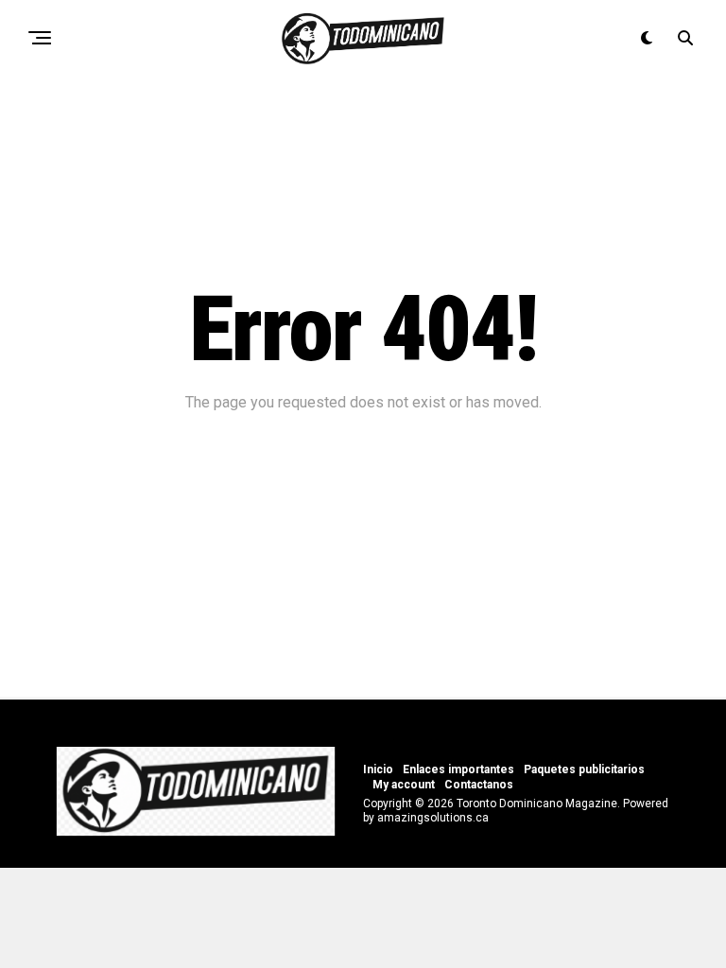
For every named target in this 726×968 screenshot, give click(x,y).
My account (403, 784)
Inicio (378, 769)
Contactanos (478, 784)
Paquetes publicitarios (584, 769)
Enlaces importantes (458, 769)
